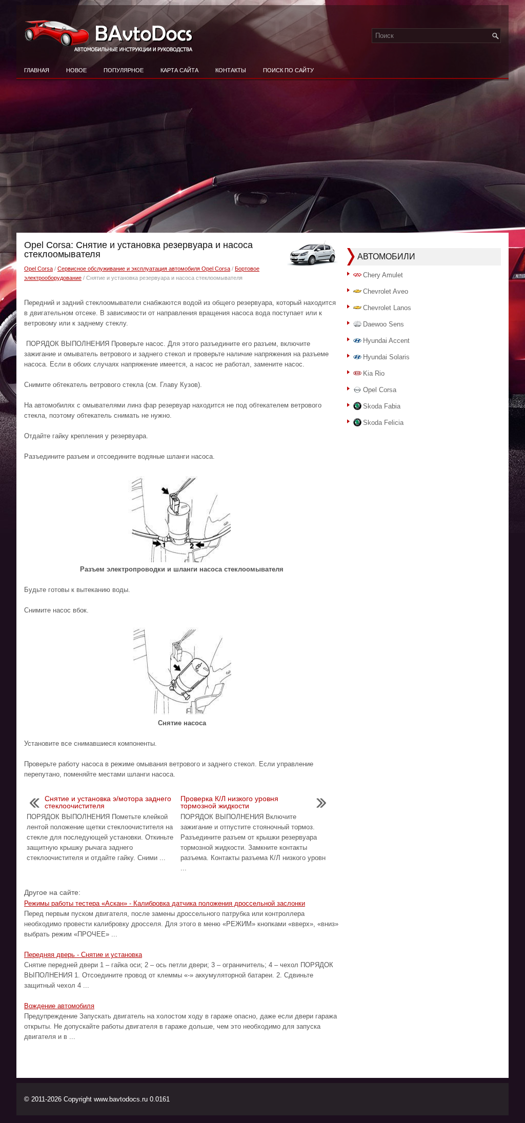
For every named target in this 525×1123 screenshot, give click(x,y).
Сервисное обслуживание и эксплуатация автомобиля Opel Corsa (143, 269)
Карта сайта (179, 70)
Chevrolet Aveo (385, 291)
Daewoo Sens (383, 324)
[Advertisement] (262, 156)
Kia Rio (374, 373)
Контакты (230, 70)
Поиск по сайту (288, 70)
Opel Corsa (38, 269)
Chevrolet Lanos (387, 308)
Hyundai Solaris (386, 357)
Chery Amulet (383, 275)
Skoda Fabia (381, 406)
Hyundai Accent (386, 340)
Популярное (124, 70)
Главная (36, 70)
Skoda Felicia (383, 422)
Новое (76, 70)
